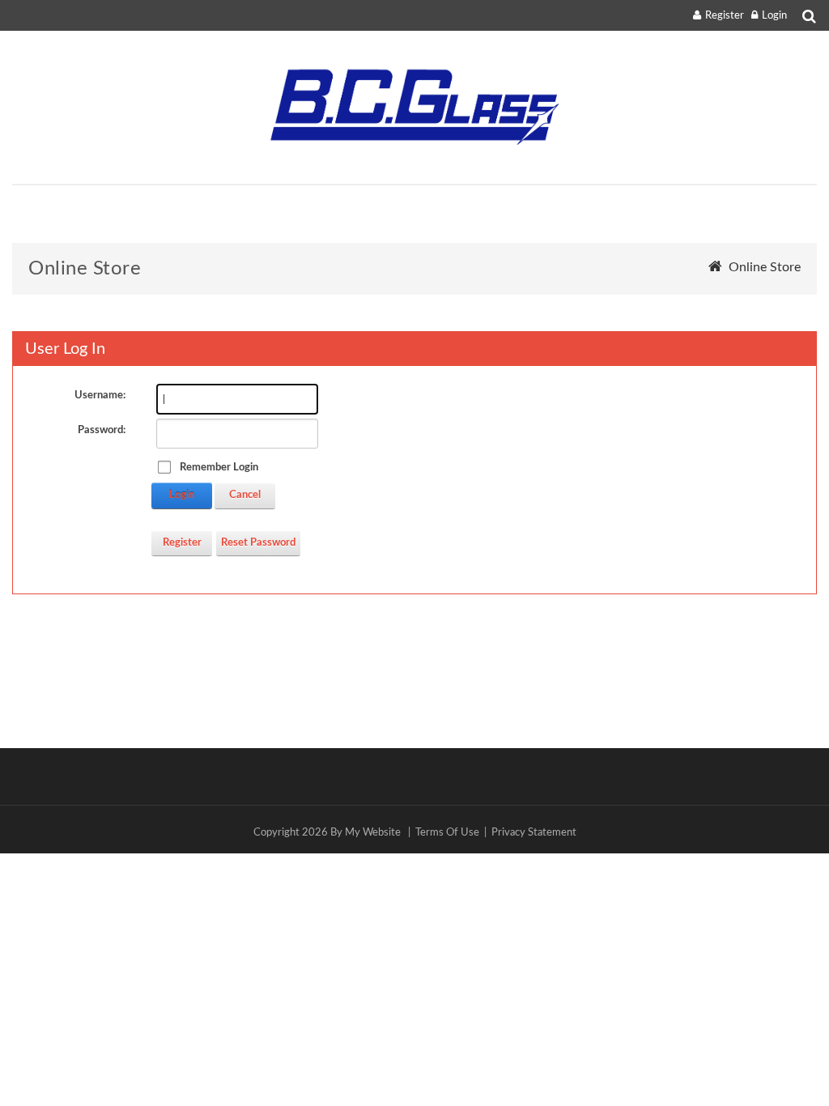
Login (774, 16)
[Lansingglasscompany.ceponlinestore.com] (414, 107)
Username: (99, 395)
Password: (101, 430)
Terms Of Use (447, 832)
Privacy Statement (533, 832)
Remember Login (219, 467)
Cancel (245, 495)
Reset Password (258, 543)
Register (724, 16)
